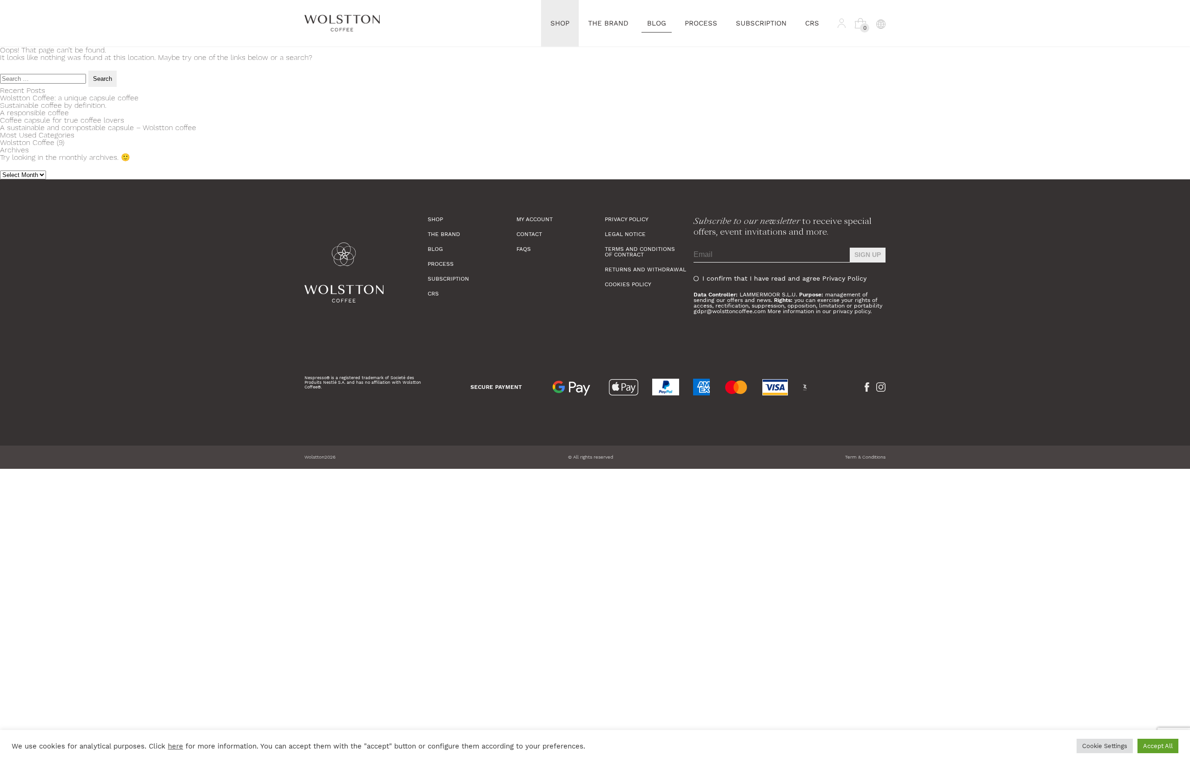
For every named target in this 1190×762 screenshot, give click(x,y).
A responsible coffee (34, 112)
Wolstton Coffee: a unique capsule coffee (69, 97)
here (175, 746)
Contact (529, 234)
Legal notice (625, 234)
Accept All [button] (1158, 745)
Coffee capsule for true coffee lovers (62, 120)
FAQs (523, 249)
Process (701, 23)
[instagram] (881, 387)
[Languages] (880, 23)
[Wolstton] (366, 273)
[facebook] (867, 387)
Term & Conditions (865, 457)
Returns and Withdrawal (645, 269)
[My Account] (842, 23)
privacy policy (851, 311)
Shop (559, 23)
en (881, 58)
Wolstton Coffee (27, 142)
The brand (608, 23)
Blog (656, 23)
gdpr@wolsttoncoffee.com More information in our (763, 311)
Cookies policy (628, 284)
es (880, 44)
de (881, 72)
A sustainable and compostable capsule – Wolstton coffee (98, 127)
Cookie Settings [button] (1104, 745)
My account (534, 219)
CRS (812, 23)
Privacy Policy (626, 219)
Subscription (761, 23)
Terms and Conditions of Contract (640, 252)
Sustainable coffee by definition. (53, 105)
